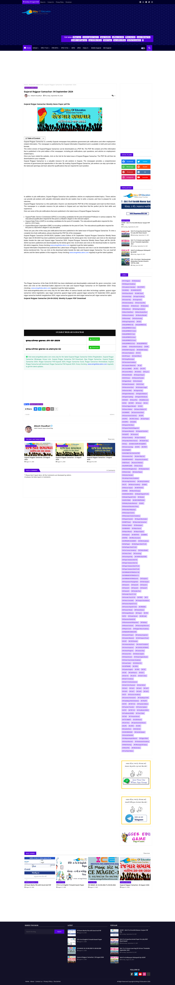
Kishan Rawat (138, 472)
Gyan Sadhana (141, 437)
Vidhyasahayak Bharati (130, 738)
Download (95, 339)
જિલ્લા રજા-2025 (130, 37)
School (35, 48)
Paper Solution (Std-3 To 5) (131, 566)
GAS (141, 406)
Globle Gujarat (96, 48)
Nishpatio (126, 535)
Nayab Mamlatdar (142, 519)
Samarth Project (128, 635)
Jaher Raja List (140, 456)
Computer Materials (129, 365)
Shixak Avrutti (128, 657)
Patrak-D (126, 588)
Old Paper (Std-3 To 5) (140, 544)
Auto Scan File (141, 303)
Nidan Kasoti (137, 528)
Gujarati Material (129, 431)
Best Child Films (128, 312)
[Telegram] (148, 974)
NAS (142, 503)
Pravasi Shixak (128, 610)
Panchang (138, 553)
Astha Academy (128, 303)
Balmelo (126, 306)
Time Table (141, 713)
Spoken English (128, 669)
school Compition (143, 644)
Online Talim (127, 553)
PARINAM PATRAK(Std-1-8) (131, 572)
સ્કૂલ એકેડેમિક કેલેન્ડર (95, 40)
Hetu (125, 444)
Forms (139, 403)
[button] (149, 48)
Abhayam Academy (129, 284)
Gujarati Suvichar (143, 431)
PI (146, 597)
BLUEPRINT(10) (141, 325)
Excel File (134, 400)
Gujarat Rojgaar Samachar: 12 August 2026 (68, 458)
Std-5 (146, 688)
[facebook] (140, 2)
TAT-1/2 (132, 704)
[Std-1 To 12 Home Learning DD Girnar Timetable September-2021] (125, 242)
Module (142, 497)
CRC (137, 368)
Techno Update (142, 707)
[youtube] (140, 974)
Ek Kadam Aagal (142, 387)
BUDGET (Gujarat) (129, 350)
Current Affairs (128, 372)
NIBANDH (127, 528)
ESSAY (126, 400)
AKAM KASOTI (137, 290)
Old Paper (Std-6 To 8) (130, 547)
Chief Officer (137, 356)
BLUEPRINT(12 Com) (130, 340)
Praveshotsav (140, 610)
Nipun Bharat (128, 531)
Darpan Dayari (140, 375)
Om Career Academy (130, 550)
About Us (43, 2)
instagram (129, 177)
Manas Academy (135, 484)
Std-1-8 (126, 676)
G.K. (146, 403)
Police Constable (128, 600)
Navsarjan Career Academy (132, 516)
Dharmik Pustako (139, 378)
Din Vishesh (138, 381)
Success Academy (135, 694)
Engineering (139, 390)
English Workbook (142, 397)
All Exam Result (128, 293)
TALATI (145, 701)
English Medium (142, 393)
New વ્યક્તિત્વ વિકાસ (119, 40)
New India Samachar (140, 522)
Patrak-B (135, 585)
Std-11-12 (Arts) (128, 679)
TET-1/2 (132, 710)
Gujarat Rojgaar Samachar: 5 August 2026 (99, 458)
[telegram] (146, 2)
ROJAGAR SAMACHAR (36, 85)
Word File (126, 748)
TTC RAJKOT (127, 719)
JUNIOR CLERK (128, 466)
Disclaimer (69, 2)
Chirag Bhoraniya (129, 359)
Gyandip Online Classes (130, 440)
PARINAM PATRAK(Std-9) (131, 578)
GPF (142, 415)
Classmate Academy (130, 362)
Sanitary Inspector (142, 635)
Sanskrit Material (129, 638)
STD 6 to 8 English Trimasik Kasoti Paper (70, 885)
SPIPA (136, 666)
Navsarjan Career (129, 513)
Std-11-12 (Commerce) (130, 682)
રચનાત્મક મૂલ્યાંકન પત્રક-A (90, 37)
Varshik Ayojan (140, 732)
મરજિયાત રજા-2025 (118, 37)
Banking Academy (139, 309)
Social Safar (127, 663)
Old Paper (127, 544)
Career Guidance (129, 353)
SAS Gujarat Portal (143, 638)
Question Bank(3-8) (129, 619)
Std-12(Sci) (142, 685)
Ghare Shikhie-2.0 (141, 409)
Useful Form (127, 729)
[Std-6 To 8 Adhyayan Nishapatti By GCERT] (125, 252)
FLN (125, 403)
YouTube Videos (128, 751)
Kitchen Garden (128, 475)
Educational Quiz (128, 387)
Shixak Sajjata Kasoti (141, 657)
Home (29, 48)
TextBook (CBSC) (143, 710)
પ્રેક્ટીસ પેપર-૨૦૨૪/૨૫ (134, 40)
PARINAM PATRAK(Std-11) (131, 575)
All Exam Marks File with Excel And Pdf (37, 885)
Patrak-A (126, 585)
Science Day (140, 650)
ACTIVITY (141, 287)
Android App (127, 296)
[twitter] (149, 2)
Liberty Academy (144, 481)
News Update (128, 525)
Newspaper (139, 525)
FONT (131, 403)
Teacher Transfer (129, 707)
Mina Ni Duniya (135, 491)
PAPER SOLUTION (141, 556)
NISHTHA (136, 535)
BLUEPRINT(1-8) (128, 325)
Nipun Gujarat (140, 531)
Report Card (127, 629)
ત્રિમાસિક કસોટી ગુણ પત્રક (79, 40)
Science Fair (127, 654)
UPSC (79, 48)
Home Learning (128, 447)
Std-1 (142, 672)
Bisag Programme (129, 321)
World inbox (136, 748)
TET (125, 710)
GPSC (73, 48)
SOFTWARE (127, 666)
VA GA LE (137, 729)
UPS (125, 726)
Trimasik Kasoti (135, 716)
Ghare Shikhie (128, 409)
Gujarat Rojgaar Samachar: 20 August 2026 (37, 458)
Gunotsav (135, 434)
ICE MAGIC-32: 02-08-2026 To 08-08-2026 (102, 885)
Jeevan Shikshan (137, 462)
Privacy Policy (60, 2)
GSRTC (126, 422)
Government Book (138, 412)
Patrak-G (126, 591)
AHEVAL (126, 290)
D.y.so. (147, 372)
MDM (125, 491)
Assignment (138, 299)
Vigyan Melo (144, 738)
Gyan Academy (128, 437)
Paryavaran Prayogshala (131, 582)
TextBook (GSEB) (129, 713)
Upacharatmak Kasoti (139, 723)
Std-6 (125, 691)
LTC (125, 484)
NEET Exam (127, 522)
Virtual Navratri (128, 741)
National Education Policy (131, 506)
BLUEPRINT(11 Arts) (129, 328)
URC (139, 726)
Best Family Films (142, 312)
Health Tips (144, 440)
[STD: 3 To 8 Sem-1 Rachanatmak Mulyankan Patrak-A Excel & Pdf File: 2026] (125, 261)
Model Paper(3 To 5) (142, 494)
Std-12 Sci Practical (129, 685)
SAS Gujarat (107, 48)
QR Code (143, 616)
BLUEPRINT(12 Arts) (129, 337)
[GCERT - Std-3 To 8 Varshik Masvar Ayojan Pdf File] (136, 205)
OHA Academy (144, 541)
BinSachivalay (138, 318)
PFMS (140, 597)
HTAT (145, 447)
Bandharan (127, 309)
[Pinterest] (48, 409)
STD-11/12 (64, 48)
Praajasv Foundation (143, 600)
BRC (147, 346)
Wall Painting (127, 744)
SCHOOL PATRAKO (143, 647)
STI (125, 694)
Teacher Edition (143, 704)
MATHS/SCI (140, 488)
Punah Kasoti (133, 616)
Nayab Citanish (128, 519)
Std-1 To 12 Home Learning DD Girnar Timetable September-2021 (140, 242)
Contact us (51, 2)
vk (145, 172)
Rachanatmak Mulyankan (131, 622)
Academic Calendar (129, 287)
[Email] (52, 409)
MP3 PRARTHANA (139, 500)
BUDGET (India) (143, 350)
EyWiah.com (144, 400)
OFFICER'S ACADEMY (130, 541)
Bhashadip (127, 318)
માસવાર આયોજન (105, 37)
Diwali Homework (129, 384)
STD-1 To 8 (44, 48)
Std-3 (132, 688)
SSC (144, 669)
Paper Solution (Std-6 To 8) (131, 569)
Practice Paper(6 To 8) (130, 607)
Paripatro (144, 578)
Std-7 (132, 691)
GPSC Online (134, 419)
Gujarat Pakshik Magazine (131, 428)
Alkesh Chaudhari (42, 426)
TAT (125, 704)
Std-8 (139, 691)
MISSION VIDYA (128, 494)
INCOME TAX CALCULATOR (131, 453)
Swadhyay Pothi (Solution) (131, 701)
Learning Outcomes (129, 481)
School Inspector (128, 647)
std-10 (134, 676)
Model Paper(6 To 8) (130, 497)
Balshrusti (136, 306)
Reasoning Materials (143, 625)
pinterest (130, 172)
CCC (139, 353)
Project (139, 613)
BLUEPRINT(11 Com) (130, 331)
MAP (145, 484)
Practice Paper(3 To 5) (130, 603)
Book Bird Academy (136, 346)
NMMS (145, 535)
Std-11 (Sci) (143, 676)
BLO (139, 321)
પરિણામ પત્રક (77, 37)
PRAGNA (143, 607)
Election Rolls (127, 390)
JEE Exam (126, 462)
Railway (144, 622)
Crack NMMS (127, 368)
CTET (143, 368)
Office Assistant (135, 538)
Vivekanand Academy (143, 741)
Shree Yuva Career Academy (132, 660)
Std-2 (125, 688)
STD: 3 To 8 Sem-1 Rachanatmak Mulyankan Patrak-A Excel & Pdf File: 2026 (140, 261)
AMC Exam (140, 293)
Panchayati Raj (128, 556)
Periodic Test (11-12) (130, 594)
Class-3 (85, 48)
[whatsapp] (143, 2)
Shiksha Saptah (139, 654)
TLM (125, 716)
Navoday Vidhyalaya (129, 509)
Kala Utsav (139, 466)
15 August (127, 281)
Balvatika (145, 306)
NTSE (125, 538)
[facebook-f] (132, 974)
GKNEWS (126, 412)
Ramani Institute (128, 625)
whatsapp (129, 167)
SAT (125, 641)
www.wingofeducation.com (59, 245)
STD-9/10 (55, 48)
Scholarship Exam (129, 644)
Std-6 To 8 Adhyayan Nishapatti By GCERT (140, 251)
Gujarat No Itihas (129, 425)
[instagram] (152, 2)
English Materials (129, 393)
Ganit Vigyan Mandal (130, 406)
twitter (145, 161)
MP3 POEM (127, 500)
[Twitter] (40, 409)
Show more (111, 439)
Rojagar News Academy (141, 629)
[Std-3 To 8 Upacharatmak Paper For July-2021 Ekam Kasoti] (125, 233)
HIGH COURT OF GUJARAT (138, 444)
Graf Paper (146, 419)
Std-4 (139, 688)
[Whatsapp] (44, 409)
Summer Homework (129, 697)
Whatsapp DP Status (141, 744)
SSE (125, 672)
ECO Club (140, 384)
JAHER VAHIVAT (128, 459)
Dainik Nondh (128, 375)
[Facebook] (35, 409)
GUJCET (126, 434)
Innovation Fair (128, 456)
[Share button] (56, 409)
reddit (145, 167)
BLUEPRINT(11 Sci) (129, 334)
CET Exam (127, 356)
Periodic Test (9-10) (129, 597)
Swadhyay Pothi (144, 697)
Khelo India (127, 472)
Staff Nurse (133, 672)
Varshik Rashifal (128, 735)
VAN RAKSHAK (128, 732)
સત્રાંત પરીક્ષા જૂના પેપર (143, 37)
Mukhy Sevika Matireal (130, 503)
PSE (147, 613)
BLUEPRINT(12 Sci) (129, 343)
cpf (140, 365)
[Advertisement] (107, 20)
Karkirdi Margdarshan (130, 469)
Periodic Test (136, 591)
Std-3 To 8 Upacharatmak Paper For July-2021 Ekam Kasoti (141, 232)
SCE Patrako (133, 641)
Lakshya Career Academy (131, 478)
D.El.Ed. (139, 372)
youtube (145, 177)
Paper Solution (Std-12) (130, 563)
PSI (125, 616)
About (32, 981)
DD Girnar (127, 378)
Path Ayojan (145, 582)
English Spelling (128, 397)
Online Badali (144, 550)
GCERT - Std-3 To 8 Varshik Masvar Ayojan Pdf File (135, 223)
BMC (125, 346)
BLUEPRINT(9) (143, 343)
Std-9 (146, 691)
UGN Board (138, 719)
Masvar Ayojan (128, 488)
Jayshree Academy (142, 459)
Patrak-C (144, 585)
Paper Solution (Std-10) (130, 560)
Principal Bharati (128, 613)
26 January (137, 281)
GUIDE (134, 422)
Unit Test (126, 723)
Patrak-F (144, 588)
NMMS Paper (107, 40)
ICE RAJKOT (127, 450)
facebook (130, 161)
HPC (138, 447)
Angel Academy (139, 296)
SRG (138, 669)
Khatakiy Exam (145, 469)
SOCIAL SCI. (138, 663)
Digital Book (127, 381)
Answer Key (127, 299)
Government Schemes (130, 415)
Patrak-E (135, 588)
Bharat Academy (128, 315)
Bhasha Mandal (142, 315)
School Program (128, 650)
